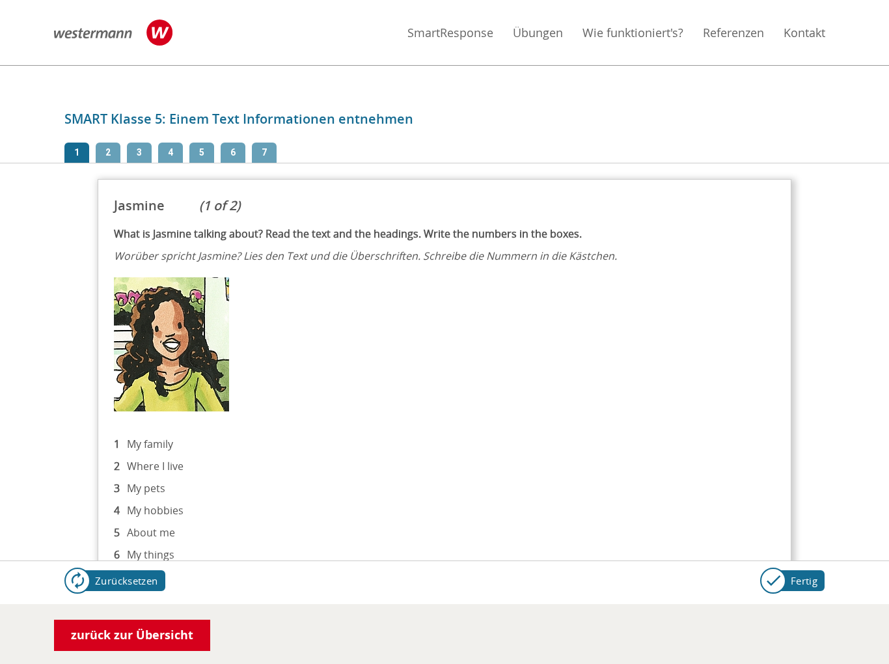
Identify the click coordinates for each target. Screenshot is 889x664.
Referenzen (733, 32)
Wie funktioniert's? (632, 32)
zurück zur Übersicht (132, 635)
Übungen (538, 32)
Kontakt (804, 32)
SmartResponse (450, 32)
